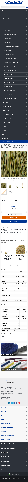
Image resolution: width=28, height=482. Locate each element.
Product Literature (8, 118)
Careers (3, 416)
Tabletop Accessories (10, 35)
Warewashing (8, 74)
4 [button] (15, 266)
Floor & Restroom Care (11, 82)
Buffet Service (8, 43)
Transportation (8, 86)
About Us (4, 408)
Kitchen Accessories (10, 66)
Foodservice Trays (9, 54)
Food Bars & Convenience (11, 47)
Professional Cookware (11, 62)
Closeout (5, 126)
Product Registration (7, 436)
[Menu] (27, 7)
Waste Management (10, 90)
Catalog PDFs (7, 122)
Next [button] (27, 252)
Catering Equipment (10, 58)
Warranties (4, 432)
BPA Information (6, 412)
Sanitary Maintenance (9, 98)
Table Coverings (7, 106)
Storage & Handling (10, 70)
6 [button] (20, 266)
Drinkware (7, 31)
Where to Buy (14, 221)
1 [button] (8, 266)
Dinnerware (7, 27)
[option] (7, 254)
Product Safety (5, 424)
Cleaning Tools (8, 78)
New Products (7, 19)
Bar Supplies (7, 50)
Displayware (7, 39)
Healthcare (6, 102)
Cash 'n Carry (8, 94)
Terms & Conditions (7, 428)
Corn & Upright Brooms (7, 141)
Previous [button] (1, 252)
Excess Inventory (8, 114)
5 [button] (17, 266)
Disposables (6, 110)
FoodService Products (9, 23)
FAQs (2, 420)
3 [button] (13, 266)
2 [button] (10, 266)
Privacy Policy (5, 439)
